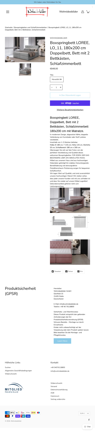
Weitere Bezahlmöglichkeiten (70, 109)
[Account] (83, 12)
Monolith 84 (57, 79)
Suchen (8, 367)
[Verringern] (52, 87)
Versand (54, 386)
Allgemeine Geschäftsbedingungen (18, 370)
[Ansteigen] (60, 87)
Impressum (55, 396)
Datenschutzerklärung (59, 389)
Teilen (70, 271)
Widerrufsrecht (11, 374)
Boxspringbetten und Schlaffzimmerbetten (30, 27)
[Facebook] (89, 420)
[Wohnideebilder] (37, 12)
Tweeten (57, 271)
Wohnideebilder (68, 11)
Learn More (62, 341)
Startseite (8, 27)
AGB (52, 393)
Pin (81, 271)
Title (51, 75)
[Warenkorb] (88, 12)
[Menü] (7, 11)
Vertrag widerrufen (58, 399)
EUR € (82, 413)
